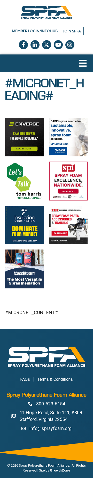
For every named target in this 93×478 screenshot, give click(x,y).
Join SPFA (72, 31)
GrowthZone (60, 470)
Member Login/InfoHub (35, 31)
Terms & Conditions (55, 379)
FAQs (25, 379)
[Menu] (83, 63)
